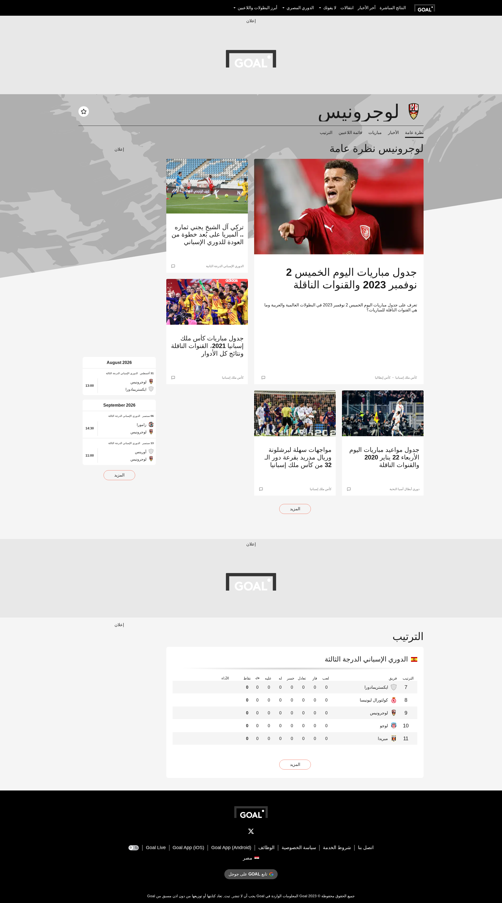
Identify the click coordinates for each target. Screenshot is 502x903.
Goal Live (156, 847)
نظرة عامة (414, 132)
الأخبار (393, 132)
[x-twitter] (251, 832)
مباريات (375, 132)
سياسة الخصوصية (299, 847)
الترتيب (326, 132)
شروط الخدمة (337, 847)
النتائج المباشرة (393, 7)
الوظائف (266, 847)
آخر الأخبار (366, 7)
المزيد (295, 509)
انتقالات (346, 7)
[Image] (339, 206)
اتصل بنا (366, 847)
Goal (303, 896)
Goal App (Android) (231, 847)
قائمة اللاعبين (350, 132)
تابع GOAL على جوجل (248, 874)
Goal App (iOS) (188, 847)
